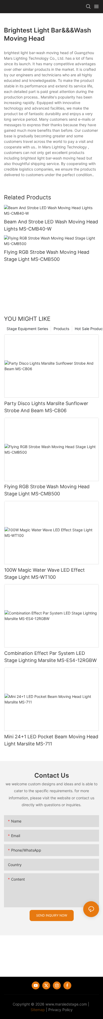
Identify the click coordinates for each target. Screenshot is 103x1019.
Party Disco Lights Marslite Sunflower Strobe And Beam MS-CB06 (46, 407)
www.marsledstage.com (66, 1004)
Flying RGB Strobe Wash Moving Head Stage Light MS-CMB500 (46, 255)
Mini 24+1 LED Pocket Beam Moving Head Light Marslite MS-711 (51, 740)
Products (61, 328)
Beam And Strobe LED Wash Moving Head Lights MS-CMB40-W (51, 225)
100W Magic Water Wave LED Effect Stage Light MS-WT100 (44, 573)
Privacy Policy (60, 1009)
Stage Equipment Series (27, 328)
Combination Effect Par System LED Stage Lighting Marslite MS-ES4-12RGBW (50, 656)
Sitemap (38, 1009)
